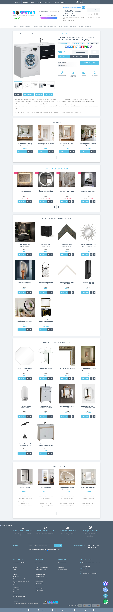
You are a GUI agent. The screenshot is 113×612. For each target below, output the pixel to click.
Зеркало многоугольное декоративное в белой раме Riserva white (88, 406)
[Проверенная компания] (6, 525)
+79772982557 (77, 12)
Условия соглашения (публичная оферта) (22, 578)
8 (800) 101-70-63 (68, 13)
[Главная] (14, 33)
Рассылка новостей (62, 569)
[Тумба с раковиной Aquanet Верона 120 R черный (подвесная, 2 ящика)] (18, 85)
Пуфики (37, 585)
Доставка (25, 2)
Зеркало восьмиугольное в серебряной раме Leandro (25, 369)
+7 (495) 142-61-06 (68, 10)
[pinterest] (99, 18)
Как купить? (49, 94)
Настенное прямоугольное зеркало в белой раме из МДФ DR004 (88, 369)
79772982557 (67, 12)
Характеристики (28, 94)
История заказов (62, 565)
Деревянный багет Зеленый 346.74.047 (67, 245)
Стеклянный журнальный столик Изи (46, 369)
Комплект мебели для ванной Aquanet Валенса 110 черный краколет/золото (46, 320)
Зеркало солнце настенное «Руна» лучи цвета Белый (88, 245)
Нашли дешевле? (80, 52)
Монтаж (39, 2)
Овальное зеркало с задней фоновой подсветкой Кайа (24, 245)
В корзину (22, 152)
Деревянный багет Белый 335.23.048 (67, 282)
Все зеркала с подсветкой (41, 578)
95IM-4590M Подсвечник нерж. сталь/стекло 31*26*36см (46, 283)
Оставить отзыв (93, 43)
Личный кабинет (62, 562)
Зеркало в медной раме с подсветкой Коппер (67, 144)
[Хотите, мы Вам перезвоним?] (105, 596)
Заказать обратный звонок (49, 15)
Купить (22, 201)
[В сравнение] (31, 151)
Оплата (32, 2)
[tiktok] (96, 18)
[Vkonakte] (91, 14)
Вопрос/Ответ (16, 589)
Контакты (63, 2)
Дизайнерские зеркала (50, 26)
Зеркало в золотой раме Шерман (67, 406)
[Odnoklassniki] (88, 18)
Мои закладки (61, 567)
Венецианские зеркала (41, 569)
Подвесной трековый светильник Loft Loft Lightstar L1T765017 (25, 444)
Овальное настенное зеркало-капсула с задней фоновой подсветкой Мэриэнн (67, 190)
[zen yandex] (93, 18)
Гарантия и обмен (17, 572)
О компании (17, 2)
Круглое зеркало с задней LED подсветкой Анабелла (46, 190)
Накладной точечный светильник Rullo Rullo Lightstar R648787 (88, 283)
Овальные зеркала (40, 588)
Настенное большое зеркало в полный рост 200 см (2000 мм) (88, 144)
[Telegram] (94, 14)
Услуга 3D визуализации (49, 18)
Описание (17, 94)
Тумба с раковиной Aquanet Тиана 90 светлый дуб (46, 444)
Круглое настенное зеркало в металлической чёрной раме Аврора (24, 320)
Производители (16, 594)
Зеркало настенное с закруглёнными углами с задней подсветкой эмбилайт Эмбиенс (88, 190)
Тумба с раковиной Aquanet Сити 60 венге (46, 406)
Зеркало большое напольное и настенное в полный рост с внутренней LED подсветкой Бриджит (46, 488)
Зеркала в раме (38, 26)
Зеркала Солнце (39, 572)
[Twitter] (91, 18)
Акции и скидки (39, 590)
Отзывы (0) (39, 94)
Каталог (16, 26)
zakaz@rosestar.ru (69, 15)
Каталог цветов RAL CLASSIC (19, 562)
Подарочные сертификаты (19, 596)
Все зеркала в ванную (41, 574)
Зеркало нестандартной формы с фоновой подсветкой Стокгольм (67, 488)
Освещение (88, 26)
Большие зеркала (40, 562)
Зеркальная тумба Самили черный (46, 245)
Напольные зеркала (40, 565)
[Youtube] (97, 14)
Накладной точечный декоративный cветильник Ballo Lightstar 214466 (24, 406)
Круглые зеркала (39, 583)
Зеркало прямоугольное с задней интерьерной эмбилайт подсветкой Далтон (24, 190)
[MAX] (105, 583)
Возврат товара (16, 587)
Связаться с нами (17, 585)
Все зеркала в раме (40, 576)
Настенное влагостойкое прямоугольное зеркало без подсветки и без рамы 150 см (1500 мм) (25, 144)
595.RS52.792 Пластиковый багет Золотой (67, 369)
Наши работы (47, 2)
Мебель (81, 26)
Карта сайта (15, 591)
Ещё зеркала (73, 26)
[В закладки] (28, 151)
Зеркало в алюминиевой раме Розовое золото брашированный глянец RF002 (88, 488)
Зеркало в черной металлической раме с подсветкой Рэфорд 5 (24, 488)
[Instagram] (88, 14)
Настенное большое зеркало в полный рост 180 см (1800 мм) (46, 144)
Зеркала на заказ (39, 581)
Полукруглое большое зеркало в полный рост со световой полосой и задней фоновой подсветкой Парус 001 (24, 283)
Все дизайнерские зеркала (42, 567)
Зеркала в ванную (63, 26)
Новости (56, 2)
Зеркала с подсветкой (26, 26)
